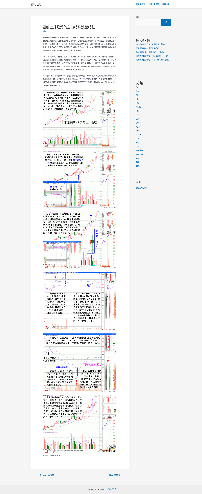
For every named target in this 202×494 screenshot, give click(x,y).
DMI (137, 95)
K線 (137, 103)
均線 (138, 127)
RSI (137, 111)
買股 (44, 31)
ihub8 (36, 4)
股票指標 (165, 4)
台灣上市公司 (153, 4)
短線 (138, 142)
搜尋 (138, 17)
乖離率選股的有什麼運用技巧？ (148, 48)
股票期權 (139, 154)
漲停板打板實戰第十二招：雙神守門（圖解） (153, 60)
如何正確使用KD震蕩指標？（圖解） (150, 52)
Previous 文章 (47, 475)
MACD (138, 107)
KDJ (137, 99)
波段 (138, 130)
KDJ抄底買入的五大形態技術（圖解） (151, 44)
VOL (137, 115)
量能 (138, 162)
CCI (137, 91)
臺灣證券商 (140, 4)
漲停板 (138, 134)
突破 (138, 146)
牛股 (138, 138)
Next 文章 (114, 475)
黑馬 (138, 166)
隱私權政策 (111, 489)
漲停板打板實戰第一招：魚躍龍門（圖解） (152, 56)
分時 (138, 123)
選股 (138, 158)
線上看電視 (140, 188)
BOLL (138, 87)
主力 (138, 119)
